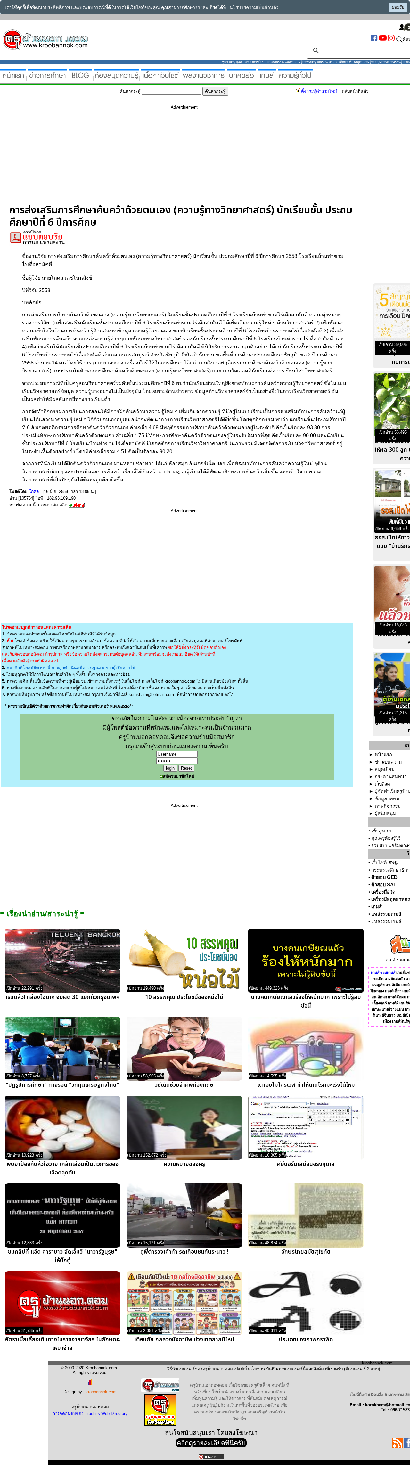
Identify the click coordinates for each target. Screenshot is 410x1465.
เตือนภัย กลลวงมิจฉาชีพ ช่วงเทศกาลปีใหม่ (184, 1339)
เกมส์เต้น (393, 985)
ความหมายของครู (184, 1164)
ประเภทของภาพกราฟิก (306, 1339)
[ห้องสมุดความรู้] (116, 78)
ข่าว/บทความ (388, 762)
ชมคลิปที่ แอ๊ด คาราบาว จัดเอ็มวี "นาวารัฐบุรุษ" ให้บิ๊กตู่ (62, 1256)
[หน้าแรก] (13, 78)
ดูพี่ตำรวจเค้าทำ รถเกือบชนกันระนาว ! (184, 1252)
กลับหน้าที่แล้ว (355, 91)
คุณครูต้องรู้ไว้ (385, 838)
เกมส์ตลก (379, 997)
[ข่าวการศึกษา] (47, 78)
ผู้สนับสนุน (385, 813)
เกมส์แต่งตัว (395, 979)
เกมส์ (376, 906)
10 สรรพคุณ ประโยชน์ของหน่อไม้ (184, 997)
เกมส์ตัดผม (397, 997)
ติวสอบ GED (384, 877)
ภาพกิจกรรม (388, 806)
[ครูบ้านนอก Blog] (80, 78)
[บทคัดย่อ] (241, 78)
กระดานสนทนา (391, 776)
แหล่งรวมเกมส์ (386, 914)
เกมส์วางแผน (393, 1009)
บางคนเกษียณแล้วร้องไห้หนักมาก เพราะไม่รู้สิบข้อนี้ (306, 1001)
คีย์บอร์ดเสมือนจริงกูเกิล (306, 1164)
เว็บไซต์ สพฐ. (384, 862)
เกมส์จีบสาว (386, 1015)
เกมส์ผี (393, 1003)
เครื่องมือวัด (383, 892)
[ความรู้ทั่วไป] (295, 78)
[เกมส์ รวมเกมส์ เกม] (267, 78)
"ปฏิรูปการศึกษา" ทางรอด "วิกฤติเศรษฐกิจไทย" (62, 1085)
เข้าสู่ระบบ (381, 830)
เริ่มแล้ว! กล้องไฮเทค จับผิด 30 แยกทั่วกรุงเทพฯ (62, 997)
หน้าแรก (383, 754)
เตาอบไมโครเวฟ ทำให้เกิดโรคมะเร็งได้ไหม (306, 1085)
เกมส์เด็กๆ (393, 991)
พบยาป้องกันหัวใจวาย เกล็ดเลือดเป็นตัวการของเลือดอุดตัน (63, 1168)
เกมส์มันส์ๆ (401, 1021)
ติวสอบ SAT (383, 884)
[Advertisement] (184, 159)
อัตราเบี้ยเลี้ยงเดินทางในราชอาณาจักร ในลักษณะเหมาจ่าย (62, 1344)
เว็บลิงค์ (382, 784)
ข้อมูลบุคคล (387, 798)
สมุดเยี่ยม (385, 769)
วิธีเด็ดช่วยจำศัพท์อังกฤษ (184, 1085)
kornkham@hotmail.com (151, 694)
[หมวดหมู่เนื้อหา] (160, 78)
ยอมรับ (398, 7)
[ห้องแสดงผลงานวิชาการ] (204, 78)
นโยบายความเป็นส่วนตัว (254, 7)
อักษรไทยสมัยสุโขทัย (306, 1252)
